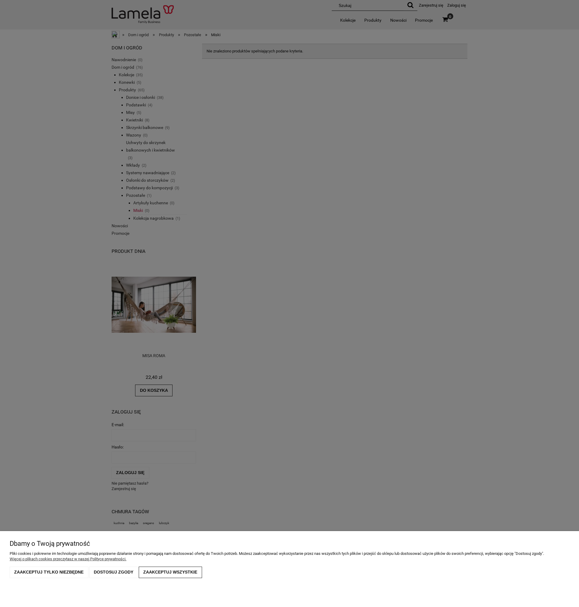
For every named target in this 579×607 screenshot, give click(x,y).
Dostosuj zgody (113, 572)
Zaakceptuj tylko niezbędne (49, 572)
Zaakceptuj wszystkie (170, 572)
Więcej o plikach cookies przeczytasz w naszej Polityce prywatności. (68, 559)
